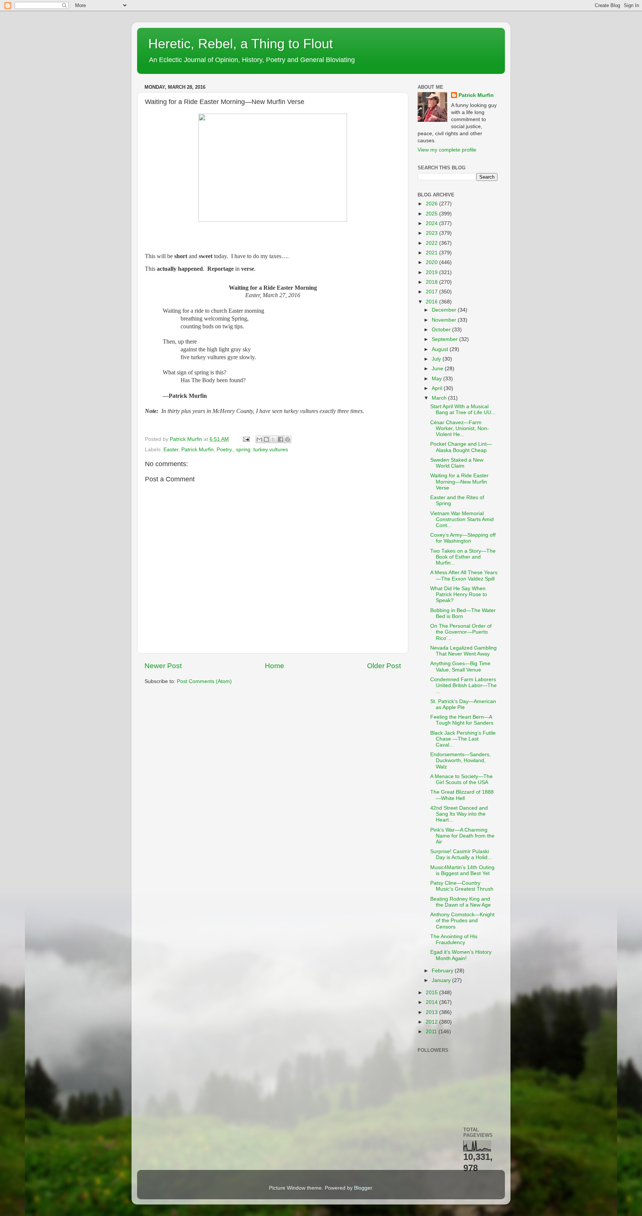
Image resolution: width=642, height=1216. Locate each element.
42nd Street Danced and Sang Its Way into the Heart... (459, 814)
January (442, 980)
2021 (432, 253)
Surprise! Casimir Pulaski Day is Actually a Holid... (461, 854)
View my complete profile (447, 150)
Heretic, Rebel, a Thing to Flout (240, 43)
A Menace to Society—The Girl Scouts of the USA (461, 779)
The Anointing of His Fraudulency (453, 939)
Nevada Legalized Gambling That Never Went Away (463, 651)
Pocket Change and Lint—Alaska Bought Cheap (461, 447)
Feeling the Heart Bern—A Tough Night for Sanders (461, 720)
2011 (432, 1031)
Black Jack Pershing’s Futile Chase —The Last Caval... (463, 739)
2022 (432, 243)
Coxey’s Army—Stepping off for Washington (463, 538)
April (438, 388)
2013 (432, 1012)
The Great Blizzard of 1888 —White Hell (462, 795)
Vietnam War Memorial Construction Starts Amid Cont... (462, 519)
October (442, 329)
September (445, 339)
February (443, 970)
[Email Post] (245, 439)
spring (243, 449)
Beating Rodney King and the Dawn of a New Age (460, 902)
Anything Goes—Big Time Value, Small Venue (460, 666)
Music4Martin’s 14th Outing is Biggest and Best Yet (462, 870)
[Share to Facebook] (280, 439)
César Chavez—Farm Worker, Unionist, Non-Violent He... (459, 428)
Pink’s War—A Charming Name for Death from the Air (462, 836)
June (438, 368)
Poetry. (225, 449)
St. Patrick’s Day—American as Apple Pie (463, 704)
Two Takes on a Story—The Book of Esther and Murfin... (463, 557)
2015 (432, 992)
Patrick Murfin (197, 449)
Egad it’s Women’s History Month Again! (461, 955)
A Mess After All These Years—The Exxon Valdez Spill (463, 575)
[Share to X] (273, 439)
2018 (432, 282)
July (437, 359)
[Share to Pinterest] (287, 439)
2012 (432, 1022)
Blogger (363, 1188)
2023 (432, 233)
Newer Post (163, 666)
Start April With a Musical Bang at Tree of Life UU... (463, 409)
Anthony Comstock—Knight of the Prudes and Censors (462, 920)
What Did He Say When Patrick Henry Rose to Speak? (458, 594)
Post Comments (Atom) (204, 681)
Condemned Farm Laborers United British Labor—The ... (463, 685)
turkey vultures (270, 449)
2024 (432, 223)
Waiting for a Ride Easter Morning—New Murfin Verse (459, 481)
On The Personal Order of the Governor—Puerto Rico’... (461, 632)
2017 (432, 292)
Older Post (384, 666)
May (437, 378)
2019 (432, 272)
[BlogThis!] (266, 439)
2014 (432, 1002)
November (445, 320)
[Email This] (259, 439)
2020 (432, 262)
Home (274, 666)
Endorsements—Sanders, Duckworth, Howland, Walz (460, 760)
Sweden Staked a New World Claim (456, 463)
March (440, 398)
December (445, 310)
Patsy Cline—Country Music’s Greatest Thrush (461, 886)
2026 (432, 204)
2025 (432, 214)
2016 (432, 302)
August (441, 349)
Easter (170, 449)
